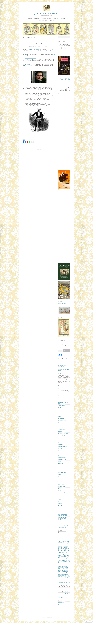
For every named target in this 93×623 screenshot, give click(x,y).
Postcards (66, 567)
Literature (65, 561)
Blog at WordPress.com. (46, 617)
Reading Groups (43, 20)
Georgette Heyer (61, 548)
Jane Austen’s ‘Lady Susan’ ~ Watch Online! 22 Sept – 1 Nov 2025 (63, 518)
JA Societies (62, 18)
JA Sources (29, 18)
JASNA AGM (68, 560)
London (59, 470)
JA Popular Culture (46, 18)
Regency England (61, 492)
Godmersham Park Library (63, 433)
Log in (59, 604)
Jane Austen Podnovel (35, 49)
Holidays (60, 437)
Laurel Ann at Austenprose (30, 58)
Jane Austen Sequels (61, 455)
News (44, 41)
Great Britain (65, 549)
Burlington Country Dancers (63, 385)
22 (67, 593)
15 (67, 591)
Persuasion (60, 566)
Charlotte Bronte (63, 542)
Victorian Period (61, 503)
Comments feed (61, 609)
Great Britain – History (62, 435)
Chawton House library (65, 543)
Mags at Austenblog (27, 64)
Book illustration (61, 540)
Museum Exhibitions (62, 476)
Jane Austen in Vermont (46, 13)
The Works (36, 18)
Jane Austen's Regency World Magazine (63, 554)
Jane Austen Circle (61, 444)
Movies (40, 41)
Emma (64, 546)
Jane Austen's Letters (62, 459)
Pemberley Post (61, 484)
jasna (67, 558)
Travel (59, 499)
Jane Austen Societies (62, 457)
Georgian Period (61, 431)
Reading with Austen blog (62, 305)
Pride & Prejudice (62, 568)
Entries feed (60, 606)
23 (69, 593)
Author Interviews (61, 405)
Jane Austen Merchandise (62, 450)
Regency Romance (61, 575)
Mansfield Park (61, 562)
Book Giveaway (61, 409)
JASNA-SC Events (61, 463)
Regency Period (64, 574)
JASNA (59, 461)
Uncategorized (61, 501)
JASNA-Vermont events (62, 465)
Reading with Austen (62, 303)
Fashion (66, 547)
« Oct (59, 597)
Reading (66, 571)
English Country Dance (61, 547)
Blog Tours (60, 407)
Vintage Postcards (65, 581)
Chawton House (61, 418)
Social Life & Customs (62, 497)
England (67, 546)
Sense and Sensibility (66, 576)
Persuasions (65, 566)
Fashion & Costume (61, 427)
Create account (61, 602)
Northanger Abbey (62, 565)
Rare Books (60, 490)
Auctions (60, 400)
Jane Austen (35, 41)
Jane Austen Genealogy (62, 446)
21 (65, 593)
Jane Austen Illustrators (62, 448)
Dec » (62, 597)
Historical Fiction (63, 550)
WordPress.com (61, 611)
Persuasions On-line (61, 567)
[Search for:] (64, 37)
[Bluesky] (61, 355)
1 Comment (46, 46)
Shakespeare (60, 577)
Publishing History (61, 486)
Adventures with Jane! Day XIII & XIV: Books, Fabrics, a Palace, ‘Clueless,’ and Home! (64, 526)
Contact (51, 20)
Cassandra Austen (63, 541)
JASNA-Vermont (62, 560)
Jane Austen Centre (65, 555)
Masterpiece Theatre (62, 472)
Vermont (59, 581)
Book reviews (60, 414)
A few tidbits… (38, 44)
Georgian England (61, 429)
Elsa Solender (60, 546)
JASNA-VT (56, 18)
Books (59, 416)
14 (65, 591)
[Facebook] (59, 355)
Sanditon (65, 575)
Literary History (60, 561)
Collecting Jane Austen (62, 420)
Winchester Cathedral (61, 582)
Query (59, 488)
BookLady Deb (40, 46)
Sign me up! (66, 350)
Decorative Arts (61, 422)
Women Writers (61, 505)
